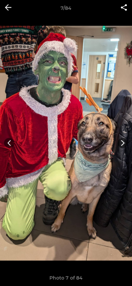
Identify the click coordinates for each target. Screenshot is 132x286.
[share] (124, 8)
